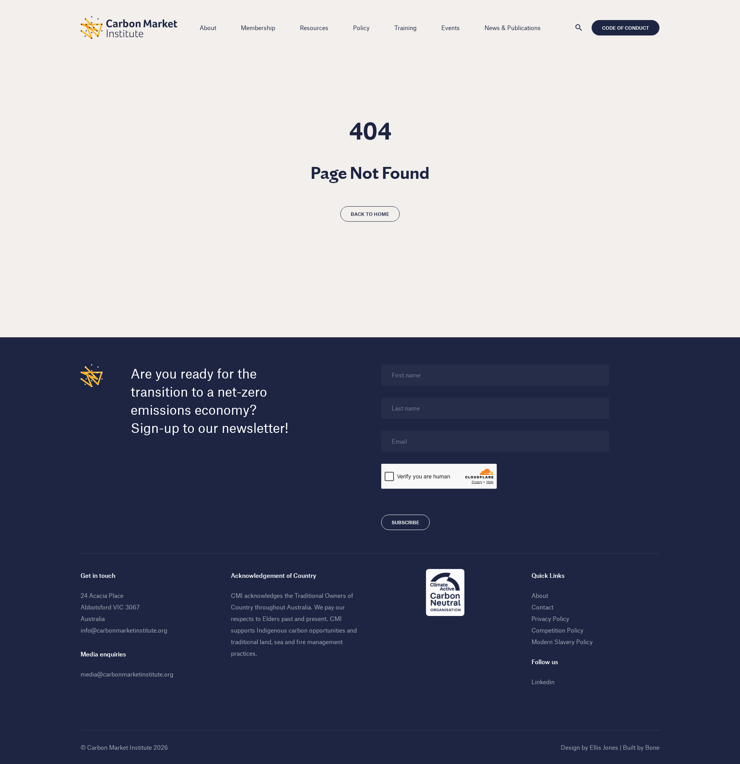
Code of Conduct (625, 28)
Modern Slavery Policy (562, 641)
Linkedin (543, 681)
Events (450, 27)
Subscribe (405, 522)
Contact (542, 607)
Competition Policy (557, 630)
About (208, 27)
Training (405, 27)
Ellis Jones (604, 747)
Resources (314, 27)
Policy (361, 27)
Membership (258, 27)
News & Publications (512, 27)
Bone (652, 747)
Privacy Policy (550, 618)
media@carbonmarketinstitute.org (127, 674)
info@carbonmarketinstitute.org (124, 630)
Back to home (370, 214)
